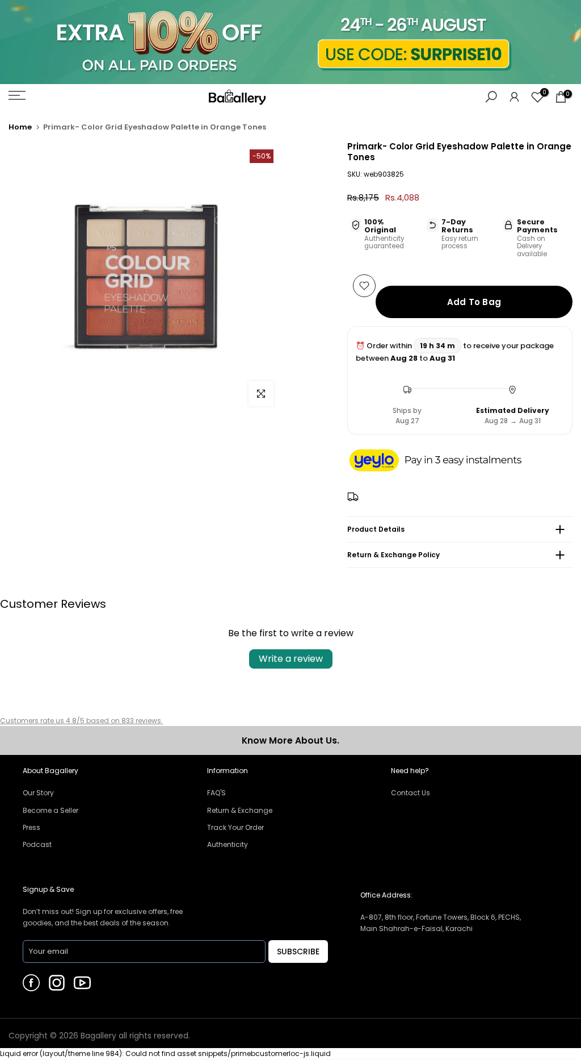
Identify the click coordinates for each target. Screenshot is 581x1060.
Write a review (291, 658)
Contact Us (410, 793)
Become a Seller (50, 810)
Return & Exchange (239, 810)
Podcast (37, 844)
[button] (446, 461)
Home (20, 127)
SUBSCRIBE (298, 951)
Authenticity (227, 844)
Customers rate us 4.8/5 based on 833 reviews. (81, 720)
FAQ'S (216, 793)
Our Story (38, 793)
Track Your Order (235, 827)
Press (31, 827)
